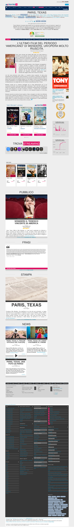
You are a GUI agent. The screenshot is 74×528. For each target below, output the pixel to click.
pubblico (58, 17)
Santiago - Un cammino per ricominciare (26, 435)
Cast (13, 39)
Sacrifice (51, 422)
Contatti (10, 521)
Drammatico (18, 16)
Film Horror (7, 456)
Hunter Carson (43, 14)
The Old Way (50, 431)
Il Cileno (21, 411)
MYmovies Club (60, 518)
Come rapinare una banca (38, 451)
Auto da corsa (50, 507)
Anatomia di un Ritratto (23, 472)
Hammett (43, 69)
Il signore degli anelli (51, 513)
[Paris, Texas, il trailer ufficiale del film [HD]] (16, 337)
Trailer (45, 39)
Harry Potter (56, 509)
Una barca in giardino (40, 128)
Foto (55, 39)
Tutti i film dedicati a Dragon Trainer (54, 499)
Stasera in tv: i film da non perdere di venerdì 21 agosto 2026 (58, 491)
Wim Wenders (13, 14)
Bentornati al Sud (23, 449)
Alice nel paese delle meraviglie (61, 513)
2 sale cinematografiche (30, 17)
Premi (34, 39)
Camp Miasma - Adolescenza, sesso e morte (57, 418)
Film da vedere (8, 425)
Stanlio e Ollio (50, 434)
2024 (13, 408)
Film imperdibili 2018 (9, 422)
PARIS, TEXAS (26, 305)
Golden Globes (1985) (26, 389)
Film (17, 518)
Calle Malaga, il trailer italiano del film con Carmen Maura (57, 478)
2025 (11, 408)
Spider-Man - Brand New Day (54, 411)
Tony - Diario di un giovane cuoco (25, 408)
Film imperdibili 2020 (9, 418)
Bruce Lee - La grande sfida (52, 437)
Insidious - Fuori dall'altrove (54, 413)
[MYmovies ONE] (40, 105)
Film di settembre (8, 430)
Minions (49, 496)
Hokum (52, 423)
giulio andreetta (9, 391)
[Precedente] (7, 175)
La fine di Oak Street (53, 415)
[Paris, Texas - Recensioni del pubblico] (26, 217)
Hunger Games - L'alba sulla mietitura (26, 431)
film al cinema (21, 17)
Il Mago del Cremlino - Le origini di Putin (54, 451)
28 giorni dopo (63, 496)
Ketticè (35, 453)
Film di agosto (8, 429)
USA (23, 16)
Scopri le (26, 237)
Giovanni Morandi (9, 392)
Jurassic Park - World (63, 504)
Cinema (39, 39)
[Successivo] (45, 175)
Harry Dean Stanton (34, 14)
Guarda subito (13, 134)
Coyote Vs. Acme (36, 436)
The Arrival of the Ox (23, 474)
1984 (26, 16)
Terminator (59, 515)
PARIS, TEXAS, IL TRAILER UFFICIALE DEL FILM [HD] (16, 341)
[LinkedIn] (30, 21)
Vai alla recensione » (30, 235)
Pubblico (29, 39)
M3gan (56, 498)
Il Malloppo (36, 444)
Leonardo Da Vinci (56, 504)
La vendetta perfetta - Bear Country (39, 413)
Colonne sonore (54, 518)
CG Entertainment (9, 17)
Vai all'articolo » (41, 352)
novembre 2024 (50, 16)
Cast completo (8, 16)
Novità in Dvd (8, 432)
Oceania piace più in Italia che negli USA (54, 472)
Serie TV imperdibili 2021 (10, 443)
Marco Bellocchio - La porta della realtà (40, 428)
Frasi (61, 39)
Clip (38, 388)
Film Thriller (8, 454)
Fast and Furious (58, 510)
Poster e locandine (41, 389)
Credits (7, 521)
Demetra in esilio (22, 468)
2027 (6, 408)
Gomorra (58, 496)
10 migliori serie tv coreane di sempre (12, 448)
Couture (21, 421)
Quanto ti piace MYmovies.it (10, 404)
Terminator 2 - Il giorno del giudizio (25, 415)
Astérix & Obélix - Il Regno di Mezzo (54, 440)
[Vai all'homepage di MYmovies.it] (11, 5)
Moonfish (21, 463)
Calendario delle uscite (23, 425)
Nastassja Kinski (57, 14)
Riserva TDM (35, 521)
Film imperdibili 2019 (9, 420)
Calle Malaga (22, 440)
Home (7, 518)
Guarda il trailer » (14, 352)
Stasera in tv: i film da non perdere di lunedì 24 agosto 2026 (57, 466)
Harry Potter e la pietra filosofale (25, 413)
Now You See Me (51, 498)
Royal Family (50, 504)
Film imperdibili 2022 (9, 415)
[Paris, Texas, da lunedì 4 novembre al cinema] (37, 337)
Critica (24, 39)
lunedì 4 (44, 16)
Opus (61, 499)
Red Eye (49, 443)
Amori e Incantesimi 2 (23, 444)
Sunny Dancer (36, 438)
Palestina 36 (22, 442)
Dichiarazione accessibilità (43, 521)
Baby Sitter (61, 502)
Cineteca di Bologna (64, 16)
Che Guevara (54, 515)
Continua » (45, 353)
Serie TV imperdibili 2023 (10, 440)
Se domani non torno (23, 456)
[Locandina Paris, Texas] (10, 67)
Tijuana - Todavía (23, 466)
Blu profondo (50, 457)
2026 (9, 408)
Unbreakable (64, 507)
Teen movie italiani (51, 510)
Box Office (39, 518)
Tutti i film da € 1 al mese (15, 105)
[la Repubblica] (63, 2)
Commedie (7, 452)
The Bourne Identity (51, 454)
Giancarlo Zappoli (9, 387)
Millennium (61, 509)
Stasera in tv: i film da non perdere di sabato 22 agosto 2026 (57, 474)
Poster (50, 39)
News (18, 39)
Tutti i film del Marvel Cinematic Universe (54, 512)
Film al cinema (8, 427)
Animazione (8, 457)
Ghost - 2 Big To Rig (37, 419)
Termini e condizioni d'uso (27, 521)
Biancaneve (63, 501)
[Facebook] (26, 21)
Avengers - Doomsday (23, 437)
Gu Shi (21, 464)
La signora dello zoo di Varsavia (53, 428)
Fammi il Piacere (36, 449)
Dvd (34, 518)
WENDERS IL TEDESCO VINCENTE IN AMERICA (26, 222)
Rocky (63, 515)
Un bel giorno (50, 460)
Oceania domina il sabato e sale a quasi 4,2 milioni (56, 468)
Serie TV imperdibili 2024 (10, 438)
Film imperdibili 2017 (9, 423)
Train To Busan (36, 435)
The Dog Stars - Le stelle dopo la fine (40, 409)
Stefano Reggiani (9, 395)
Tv (35, 518)
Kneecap (23, 128)
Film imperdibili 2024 (9, 411)
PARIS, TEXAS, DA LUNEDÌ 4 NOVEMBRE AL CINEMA (37, 341)
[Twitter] (28, 21)
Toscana (56, 392)
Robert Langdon (50, 509)
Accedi (66, 4)
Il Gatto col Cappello (23, 451)
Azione (7, 459)
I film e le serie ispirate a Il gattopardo (54, 501)
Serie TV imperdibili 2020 (10, 445)
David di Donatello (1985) (27, 388)
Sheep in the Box (36, 426)
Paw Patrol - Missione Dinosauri (39, 463)
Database (14, 518)
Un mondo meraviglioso (38, 448)
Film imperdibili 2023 (9, 413)
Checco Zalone (50, 502)
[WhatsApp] (32, 21)
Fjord (21, 447)
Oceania (51, 408)
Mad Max (49, 515)
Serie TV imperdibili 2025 (10, 436)
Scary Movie (54, 496)
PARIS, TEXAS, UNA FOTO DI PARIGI (16, 362)
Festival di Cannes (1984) (27, 387)
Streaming (66, 39)
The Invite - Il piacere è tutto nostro (25, 429)
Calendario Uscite (22, 518)
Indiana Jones (59, 507)
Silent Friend (36, 446)
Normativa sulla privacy (17, 521)
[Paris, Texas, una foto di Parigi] (12, 358)
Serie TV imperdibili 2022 (10, 441)
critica (54, 17)
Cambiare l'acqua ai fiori (24, 452)
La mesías (9, 128)
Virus (55, 507)
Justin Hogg (49, 14)
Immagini (39, 390)
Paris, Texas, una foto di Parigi (27, 392)
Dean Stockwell (65, 14)
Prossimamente (44, 518)
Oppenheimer (56, 502)
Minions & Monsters (53, 420)
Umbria (56, 394)
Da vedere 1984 (24, 14)
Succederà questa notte (24, 454)
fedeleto (7, 390)
